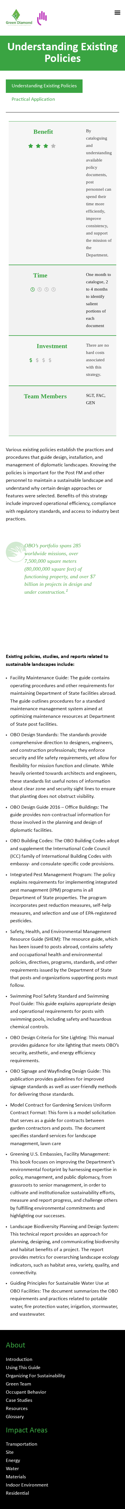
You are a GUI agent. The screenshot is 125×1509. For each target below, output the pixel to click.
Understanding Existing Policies (44, 86)
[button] (117, 12)
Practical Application (33, 99)
